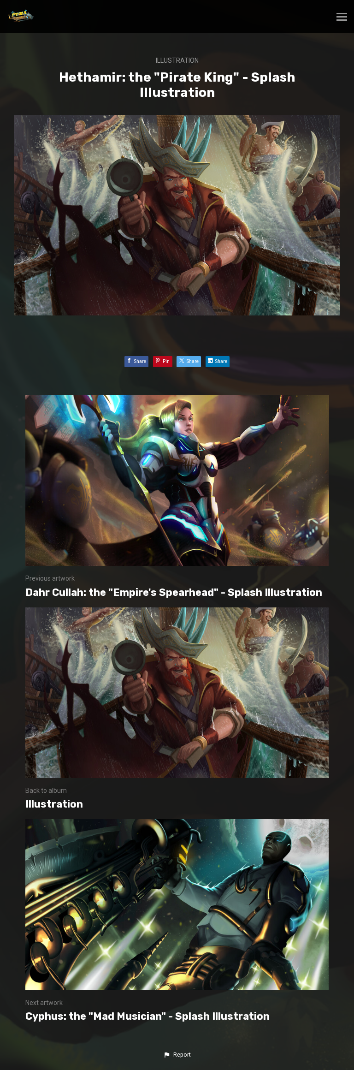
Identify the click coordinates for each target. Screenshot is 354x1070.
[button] (177, 1055)
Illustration (177, 60)
